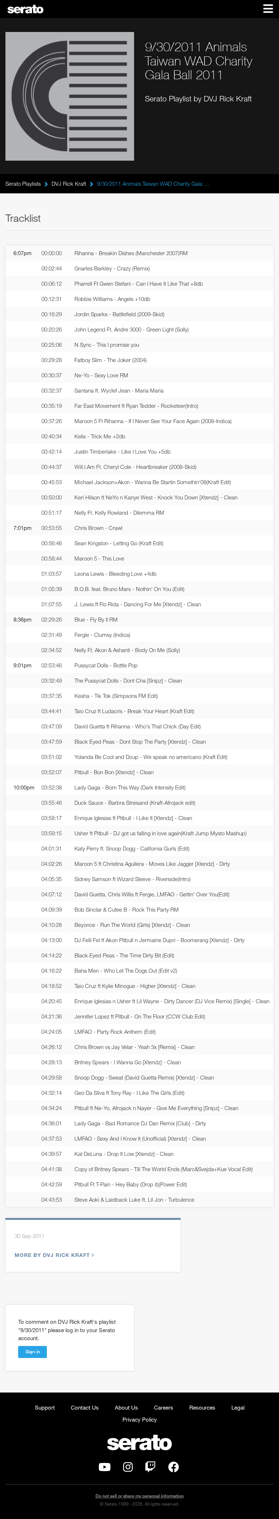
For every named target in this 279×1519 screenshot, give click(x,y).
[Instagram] (128, 1469)
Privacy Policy (139, 1419)
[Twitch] (150, 1469)
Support (45, 1407)
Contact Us (85, 1407)
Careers (163, 1407)
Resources (202, 1407)
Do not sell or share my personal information (140, 1496)
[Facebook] (173, 1469)
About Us (126, 1407)
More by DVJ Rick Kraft (52, 1255)
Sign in (32, 1351)
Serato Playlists (23, 183)
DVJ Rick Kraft (69, 183)
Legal (237, 1407)
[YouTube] (104, 1469)
